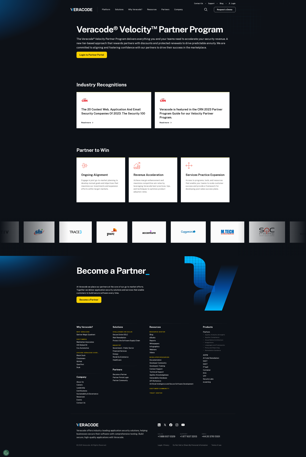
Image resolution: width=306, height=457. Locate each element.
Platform (106, 9)
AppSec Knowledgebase (159, 375)
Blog (221, 3)
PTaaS (205, 367)
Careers (79, 385)
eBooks (152, 338)
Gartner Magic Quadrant (85, 335)
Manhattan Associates (85, 342)
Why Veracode (83, 332)
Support (211, 3)
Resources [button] (152, 9)
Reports (153, 341)
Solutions (119, 9)
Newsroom (80, 397)
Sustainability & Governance (87, 394)
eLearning (207, 382)
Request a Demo (224, 9)
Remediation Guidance (213, 350)
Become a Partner (88, 299)
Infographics (154, 347)
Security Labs (208, 379)
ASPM (205, 355)
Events (79, 400)
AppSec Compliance (212, 337)
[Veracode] (81, 9)
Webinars (153, 350)
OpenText (80, 364)
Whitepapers (154, 344)
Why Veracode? (135, 9)
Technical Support (157, 372)
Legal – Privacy (163, 445)
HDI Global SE (81, 345)
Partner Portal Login (121, 377)
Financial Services (120, 351)
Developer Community (158, 363)
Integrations (209, 342)
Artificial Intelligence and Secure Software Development (171, 384)
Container (207, 370)
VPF (204, 376)
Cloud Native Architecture (214, 340)
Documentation (155, 360)
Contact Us (198, 3)
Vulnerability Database (158, 378)
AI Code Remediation (211, 358)
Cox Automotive (82, 348)
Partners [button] (165, 9)
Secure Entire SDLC (120, 335)
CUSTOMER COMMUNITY (159, 388)
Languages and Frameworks (215, 345)
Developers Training (157, 366)
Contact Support (156, 369)
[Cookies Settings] (6, 453)
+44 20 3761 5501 (211, 436)
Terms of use (216, 445)
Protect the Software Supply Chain (126, 341)
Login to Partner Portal (91, 55)
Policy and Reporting (212, 348)
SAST (205, 361)
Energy (115, 354)
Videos (152, 353)
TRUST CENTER (156, 393)
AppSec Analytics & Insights (215, 335)
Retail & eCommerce (120, 357)
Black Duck (80, 355)
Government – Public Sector (123, 348)
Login (233, 3)
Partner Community (120, 380)
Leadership (80, 388)
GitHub (79, 361)
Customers (81, 339)
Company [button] (178, 9)
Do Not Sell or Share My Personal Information (190, 445)
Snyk (78, 367)
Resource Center (157, 332)
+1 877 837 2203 (188, 436)
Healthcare (117, 360)
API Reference (155, 381)
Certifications (81, 391)
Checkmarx (80, 358)
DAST (205, 364)
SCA (204, 373)
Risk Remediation (119, 338)
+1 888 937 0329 (166, 436)
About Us (80, 382)
